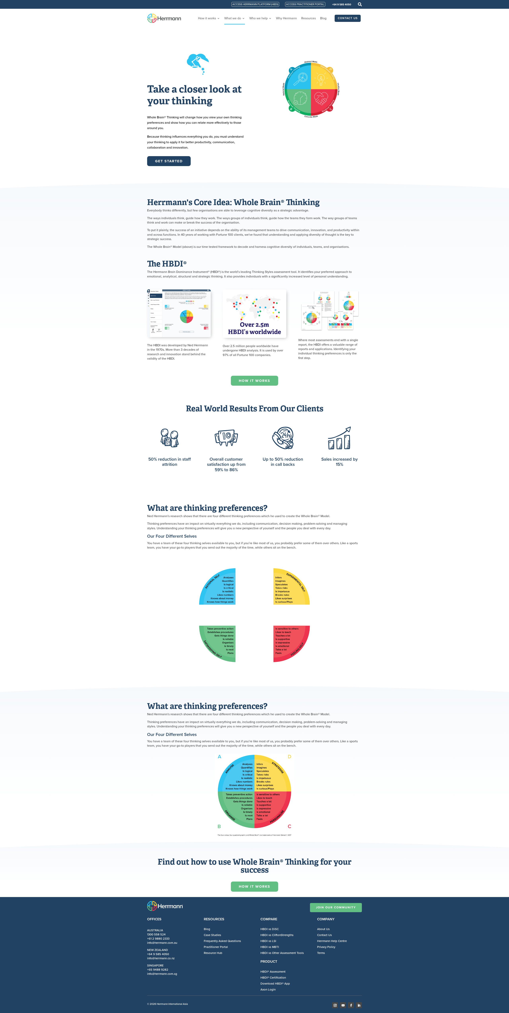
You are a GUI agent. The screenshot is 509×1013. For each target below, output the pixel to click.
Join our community (336, 907)
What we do (232, 18)
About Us (323, 929)
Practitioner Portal (216, 947)
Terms (321, 953)
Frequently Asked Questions (222, 941)
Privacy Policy (326, 947)
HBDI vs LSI (268, 941)
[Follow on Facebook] (351, 1005)
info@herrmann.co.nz (161, 958)
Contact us (347, 18)
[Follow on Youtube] (343, 1005)
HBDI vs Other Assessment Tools (282, 953)
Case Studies (212, 935)
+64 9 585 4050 (341, 4)
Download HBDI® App (275, 983)
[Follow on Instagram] (335, 1005)
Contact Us (324, 935)
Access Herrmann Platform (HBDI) (255, 4)
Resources (308, 18)
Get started (169, 161)
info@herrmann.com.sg (162, 974)
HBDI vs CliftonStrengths (276, 935)
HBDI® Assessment (273, 971)
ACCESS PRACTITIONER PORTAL (305, 4)
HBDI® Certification (273, 977)
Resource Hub (213, 953)
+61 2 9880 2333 (158, 938)
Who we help (258, 18)
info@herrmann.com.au (162, 943)
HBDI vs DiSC (269, 929)
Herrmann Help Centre (332, 941)
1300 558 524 (156, 934)
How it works (207, 18)
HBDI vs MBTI (269, 947)
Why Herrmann (286, 18)
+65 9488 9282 (157, 969)
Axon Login (268, 989)
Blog (323, 18)
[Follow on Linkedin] (359, 1005)
